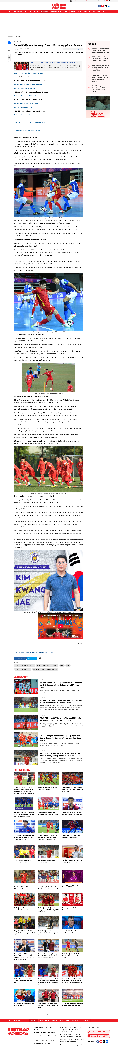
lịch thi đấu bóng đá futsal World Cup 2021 (45, 669)
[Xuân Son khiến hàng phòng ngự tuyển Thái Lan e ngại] (48, 778)
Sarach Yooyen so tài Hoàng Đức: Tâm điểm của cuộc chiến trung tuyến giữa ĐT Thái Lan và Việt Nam (47, 838)
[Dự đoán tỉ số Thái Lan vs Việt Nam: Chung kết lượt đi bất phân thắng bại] (24, 970)
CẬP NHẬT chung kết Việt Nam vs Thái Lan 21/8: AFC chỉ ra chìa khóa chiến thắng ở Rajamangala (24, 814)
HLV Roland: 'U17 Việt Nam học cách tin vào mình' (71, 932)
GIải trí (79, 11)
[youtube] (102, 6)
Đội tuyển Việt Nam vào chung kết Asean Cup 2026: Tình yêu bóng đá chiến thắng (72, 789)
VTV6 (61, 665)
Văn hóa (65, 11)
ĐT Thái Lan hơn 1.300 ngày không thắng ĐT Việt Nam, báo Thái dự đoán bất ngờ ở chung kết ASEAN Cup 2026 (61, 685)
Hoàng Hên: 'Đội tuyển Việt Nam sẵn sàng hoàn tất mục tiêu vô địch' (72, 813)
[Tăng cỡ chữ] (9, 54)
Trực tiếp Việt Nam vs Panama (24, 88)
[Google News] (73, 49)
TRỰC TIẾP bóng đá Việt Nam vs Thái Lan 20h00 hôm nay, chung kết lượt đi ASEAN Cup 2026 (60, 719)
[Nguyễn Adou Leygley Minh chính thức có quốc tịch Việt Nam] (72, 851)
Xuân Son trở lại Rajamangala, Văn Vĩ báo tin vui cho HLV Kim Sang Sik (48, 813)
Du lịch (73, 11)
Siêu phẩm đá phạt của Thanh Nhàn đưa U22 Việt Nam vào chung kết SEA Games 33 (100, 88)
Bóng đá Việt (45, 11)
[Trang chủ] (10, 11)
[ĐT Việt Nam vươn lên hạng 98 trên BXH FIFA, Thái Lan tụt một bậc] (72, 995)
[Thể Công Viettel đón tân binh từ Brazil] (72, 899)
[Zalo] (109, 6)
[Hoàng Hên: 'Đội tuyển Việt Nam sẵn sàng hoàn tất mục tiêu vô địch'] (72, 803)
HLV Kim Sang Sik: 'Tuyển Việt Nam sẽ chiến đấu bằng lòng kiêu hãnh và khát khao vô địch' (24, 837)
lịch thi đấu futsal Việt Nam (22, 669)
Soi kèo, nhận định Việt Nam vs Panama (28, 84)
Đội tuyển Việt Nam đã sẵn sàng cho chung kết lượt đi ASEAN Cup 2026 (48, 1005)
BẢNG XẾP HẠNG (39, 73)
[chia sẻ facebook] (9, 46)
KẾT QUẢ (28, 73)
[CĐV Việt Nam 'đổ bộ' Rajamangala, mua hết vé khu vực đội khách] (24, 899)
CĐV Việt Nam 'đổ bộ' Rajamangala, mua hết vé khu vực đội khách (24, 909)
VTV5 (68, 665)
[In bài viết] (9, 50)
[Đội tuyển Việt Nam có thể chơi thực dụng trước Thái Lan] (72, 826)
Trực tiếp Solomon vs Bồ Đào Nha (25, 96)
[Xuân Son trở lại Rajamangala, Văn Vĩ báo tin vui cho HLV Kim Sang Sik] (48, 803)
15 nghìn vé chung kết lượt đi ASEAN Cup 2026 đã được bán (23, 861)
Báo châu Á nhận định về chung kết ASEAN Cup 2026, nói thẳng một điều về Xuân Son (24, 887)
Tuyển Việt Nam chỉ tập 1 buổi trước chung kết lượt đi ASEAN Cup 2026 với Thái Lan (48, 910)
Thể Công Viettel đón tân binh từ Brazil (71, 909)
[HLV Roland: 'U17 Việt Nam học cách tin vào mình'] (72, 922)
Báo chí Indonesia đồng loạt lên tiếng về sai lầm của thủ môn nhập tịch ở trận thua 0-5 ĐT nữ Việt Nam (100, 68)
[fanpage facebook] (99, 6)
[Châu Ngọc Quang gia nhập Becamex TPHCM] (72, 876)
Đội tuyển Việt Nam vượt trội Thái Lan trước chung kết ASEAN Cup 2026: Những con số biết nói (61, 701)
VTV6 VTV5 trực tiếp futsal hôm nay (47, 665)
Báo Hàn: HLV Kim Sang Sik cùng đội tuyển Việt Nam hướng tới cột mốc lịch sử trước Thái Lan (47, 955)
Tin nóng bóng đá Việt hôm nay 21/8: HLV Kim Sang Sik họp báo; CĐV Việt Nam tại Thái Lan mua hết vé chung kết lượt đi (24, 956)
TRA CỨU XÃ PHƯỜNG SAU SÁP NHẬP (87, 0)
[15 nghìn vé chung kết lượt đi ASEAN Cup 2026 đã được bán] (24, 851)
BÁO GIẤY (74, 0)
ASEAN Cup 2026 (17, 11)
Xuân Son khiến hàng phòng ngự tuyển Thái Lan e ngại (47, 788)
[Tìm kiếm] (9, 6)
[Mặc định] (9, 57)
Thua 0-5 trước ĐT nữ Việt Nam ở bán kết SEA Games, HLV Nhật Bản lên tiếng (100, 58)
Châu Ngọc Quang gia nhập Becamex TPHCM (70, 886)
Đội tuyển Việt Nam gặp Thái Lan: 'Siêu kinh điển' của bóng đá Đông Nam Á (72, 955)
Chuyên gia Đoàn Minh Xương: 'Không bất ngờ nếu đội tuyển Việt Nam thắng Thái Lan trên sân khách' (48, 863)
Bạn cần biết (97, 11)
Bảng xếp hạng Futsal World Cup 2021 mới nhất (28, 130)
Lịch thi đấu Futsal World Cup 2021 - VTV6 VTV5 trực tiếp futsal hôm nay (34, 652)
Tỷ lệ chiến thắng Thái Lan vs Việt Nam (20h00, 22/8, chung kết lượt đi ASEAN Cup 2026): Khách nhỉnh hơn (48, 981)
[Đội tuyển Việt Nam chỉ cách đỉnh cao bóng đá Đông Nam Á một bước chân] (48, 922)
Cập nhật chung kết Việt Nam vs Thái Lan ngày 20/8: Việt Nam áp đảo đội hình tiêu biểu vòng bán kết (72, 980)
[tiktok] (105, 6)
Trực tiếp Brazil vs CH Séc (23, 107)
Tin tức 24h (27, 11)
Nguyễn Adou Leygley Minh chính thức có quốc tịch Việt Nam (72, 861)
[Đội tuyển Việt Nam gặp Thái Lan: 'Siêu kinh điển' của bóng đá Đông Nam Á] (72, 945)
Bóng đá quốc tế (56, 11)
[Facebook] (104, 0)
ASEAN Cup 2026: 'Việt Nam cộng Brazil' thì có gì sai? (24, 1004)
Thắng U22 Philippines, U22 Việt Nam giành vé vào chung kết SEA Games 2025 (100, 50)
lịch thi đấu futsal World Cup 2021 (24, 665)
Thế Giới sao (87, 11)
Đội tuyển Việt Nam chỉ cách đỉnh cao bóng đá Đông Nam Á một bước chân (48, 933)
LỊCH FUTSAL (18, 73)
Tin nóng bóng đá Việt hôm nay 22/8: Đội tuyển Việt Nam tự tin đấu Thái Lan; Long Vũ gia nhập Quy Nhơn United (60, 738)
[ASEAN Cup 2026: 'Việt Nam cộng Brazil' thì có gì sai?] (24, 995)
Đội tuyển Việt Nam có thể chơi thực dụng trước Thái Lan (71, 836)
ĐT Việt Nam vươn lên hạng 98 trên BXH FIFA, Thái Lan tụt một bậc (72, 1004)
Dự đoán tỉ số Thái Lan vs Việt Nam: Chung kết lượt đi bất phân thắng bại (24, 980)
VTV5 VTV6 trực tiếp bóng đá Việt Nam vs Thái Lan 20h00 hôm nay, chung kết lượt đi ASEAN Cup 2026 (60, 754)
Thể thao (36, 11)
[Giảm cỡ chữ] (9, 60)
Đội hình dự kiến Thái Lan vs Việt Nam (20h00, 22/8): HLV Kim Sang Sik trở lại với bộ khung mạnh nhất (48, 887)
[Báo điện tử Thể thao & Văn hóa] (59, 6)
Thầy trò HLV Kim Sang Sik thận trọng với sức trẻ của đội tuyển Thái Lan (24, 933)
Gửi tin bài (100, 0)
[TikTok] (109, 0)
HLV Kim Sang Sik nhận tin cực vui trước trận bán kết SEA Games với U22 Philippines (100, 78)
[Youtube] (107, 0)
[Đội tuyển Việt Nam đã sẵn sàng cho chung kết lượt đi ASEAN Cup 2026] (48, 995)
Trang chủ (10, 36)
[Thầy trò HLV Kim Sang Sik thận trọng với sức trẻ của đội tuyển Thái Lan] (24, 922)
